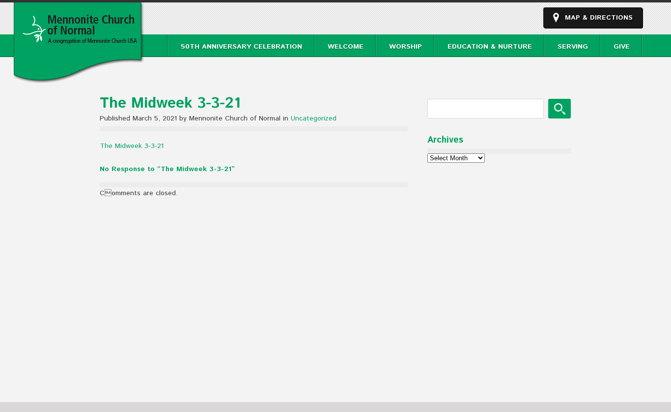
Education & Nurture (489, 47)
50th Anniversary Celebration (241, 47)
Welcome (345, 47)
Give (622, 47)
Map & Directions (599, 18)
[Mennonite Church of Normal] (79, 78)
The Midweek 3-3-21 (132, 146)
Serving (573, 47)
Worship (405, 47)
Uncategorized (313, 118)
